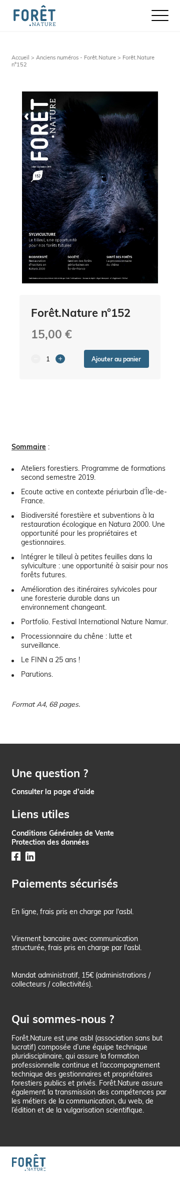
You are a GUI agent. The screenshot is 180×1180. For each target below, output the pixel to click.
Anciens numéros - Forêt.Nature (76, 57)
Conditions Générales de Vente (63, 833)
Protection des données (50, 842)
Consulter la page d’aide (53, 791)
